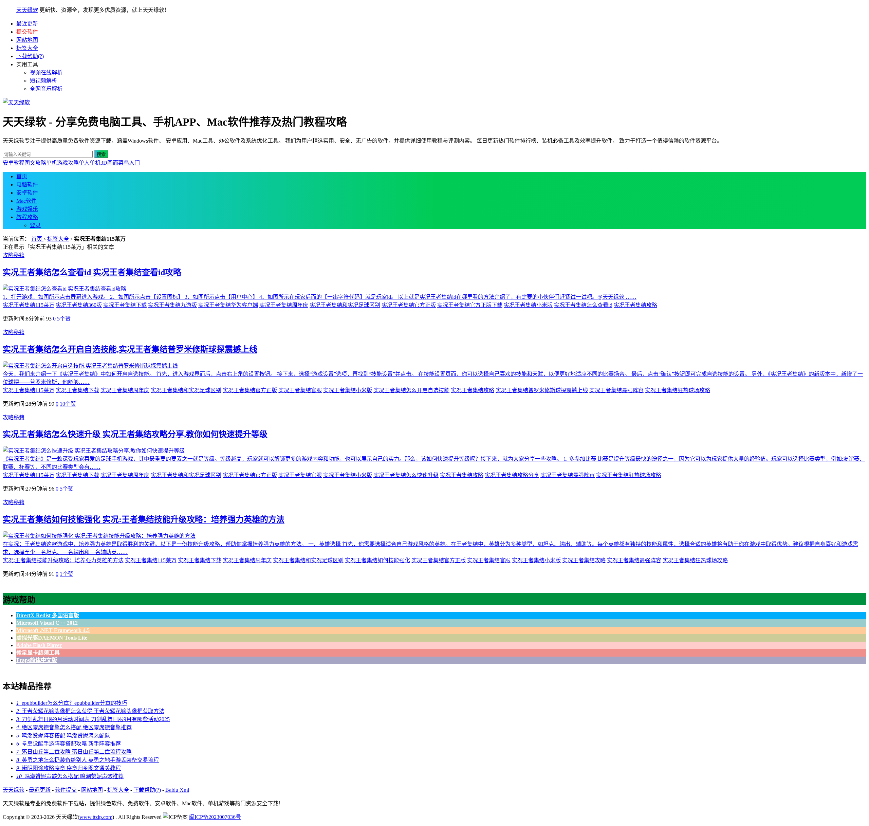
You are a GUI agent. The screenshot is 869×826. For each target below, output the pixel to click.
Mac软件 (26, 201)
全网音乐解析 (46, 89)
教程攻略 (27, 217)
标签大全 (27, 48)
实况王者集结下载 (125, 305)
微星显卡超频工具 (38, 653)
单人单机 (89, 163)
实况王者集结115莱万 (28, 305)
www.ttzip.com (95, 817)
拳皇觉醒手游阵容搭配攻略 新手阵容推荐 (68, 744)
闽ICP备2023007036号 (215, 817)
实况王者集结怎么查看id (583, 305)
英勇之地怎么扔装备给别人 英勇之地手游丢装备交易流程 (87, 760)
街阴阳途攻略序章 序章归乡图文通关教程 (68, 768)
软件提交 (66, 790)
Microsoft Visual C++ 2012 (47, 623)
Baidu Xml (177, 790)
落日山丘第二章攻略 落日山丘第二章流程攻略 (74, 752)
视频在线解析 (46, 72)
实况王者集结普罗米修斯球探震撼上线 (542, 390)
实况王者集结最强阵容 (616, 390)
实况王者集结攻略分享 (512, 475)
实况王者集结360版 (79, 305)
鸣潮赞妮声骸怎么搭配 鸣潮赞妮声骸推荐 (70, 776)
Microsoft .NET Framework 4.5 (53, 630)
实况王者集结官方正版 (409, 305)
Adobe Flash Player (39, 645)
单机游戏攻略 (62, 163)
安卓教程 (13, 163)
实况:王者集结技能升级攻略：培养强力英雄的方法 (63, 560)
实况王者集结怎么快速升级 (406, 475)
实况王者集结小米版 (528, 305)
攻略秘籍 (13, 255)
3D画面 (109, 163)
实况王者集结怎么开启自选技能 (411, 390)
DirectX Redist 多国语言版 (47, 615)
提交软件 (27, 32)
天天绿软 (27, 10)
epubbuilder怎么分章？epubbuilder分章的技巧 (71, 703)
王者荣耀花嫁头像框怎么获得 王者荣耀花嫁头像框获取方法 (90, 711)
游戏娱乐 (27, 209)
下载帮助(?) (30, 56)
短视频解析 (43, 81)
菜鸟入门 (129, 163)
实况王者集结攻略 (635, 305)
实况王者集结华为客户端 (228, 305)
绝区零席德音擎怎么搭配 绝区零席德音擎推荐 (74, 727)
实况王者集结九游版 (172, 305)
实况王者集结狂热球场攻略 (677, 390)
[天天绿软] (16, 102)
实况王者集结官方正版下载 (469, 305)
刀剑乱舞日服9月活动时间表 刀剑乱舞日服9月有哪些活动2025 (93, 719)
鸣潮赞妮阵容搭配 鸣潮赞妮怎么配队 (63, 735)
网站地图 (27, 40)
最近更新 (27, 23)
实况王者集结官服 (300, 390)
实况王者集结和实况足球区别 (345, 305)
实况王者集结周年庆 (283, 305)
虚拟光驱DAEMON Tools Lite (51, 638)
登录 (35, 225)
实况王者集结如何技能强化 (377, 560)
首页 (21, 176)
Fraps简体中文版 (36, 660)
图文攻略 (35, 163)
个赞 (64, 319)
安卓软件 (27, 193)
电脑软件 (27, 184)
